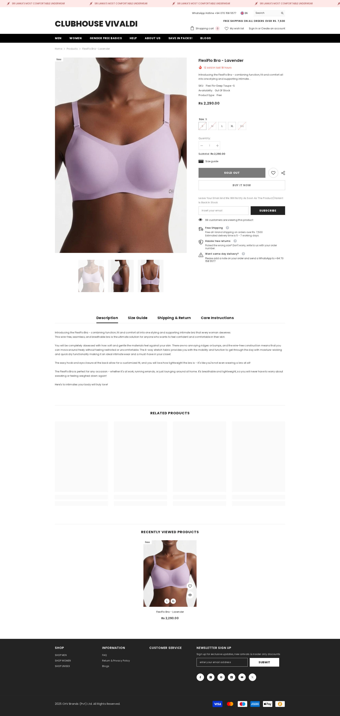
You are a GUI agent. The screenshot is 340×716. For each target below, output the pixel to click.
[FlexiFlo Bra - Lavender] (170, 573)
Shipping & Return (174, 317)
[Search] (269, 13)
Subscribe (267, 211)
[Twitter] (252, 677)
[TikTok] (231, 677)
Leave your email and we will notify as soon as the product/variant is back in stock (241, 200)
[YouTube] (242, 677)
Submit (264, 662)
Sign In (253, 28)
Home (58, 48)
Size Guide (138, 317)
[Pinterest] (221, 677)
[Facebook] (200, 677)
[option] (121, 155)
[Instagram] (210, 677)
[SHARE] (281, 173)
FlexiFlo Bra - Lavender (170, 611)
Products (72, 48)
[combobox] (266, 13)
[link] (273, 173)
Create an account (273, 28)
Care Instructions (217, 317)
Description (107, 317)
